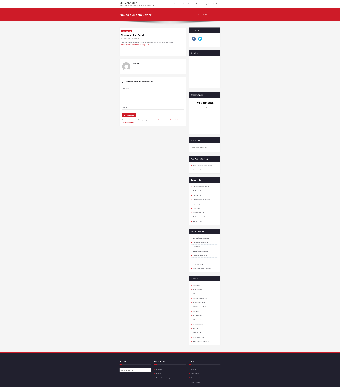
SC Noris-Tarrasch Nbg (200, 298)
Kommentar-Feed (196, 378)
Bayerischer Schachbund (200, 242)
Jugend (207, 4)
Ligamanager (197, 204)
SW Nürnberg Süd (198, 337)
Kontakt (215, 4)
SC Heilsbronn (197, 294)
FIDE (194, 260)
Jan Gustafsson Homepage (201, 199)
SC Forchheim (197, 289)
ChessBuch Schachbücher (201, 186)
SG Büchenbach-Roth (199, 307)
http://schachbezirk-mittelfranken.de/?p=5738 (135, 45)
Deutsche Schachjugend (200, 251)
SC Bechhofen (128, 3)
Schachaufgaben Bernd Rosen (202, 165)
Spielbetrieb (197, 4)
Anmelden (194, 369)
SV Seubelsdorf (197, 333)
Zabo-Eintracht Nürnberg (201, 341)
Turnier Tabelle (198, 221)
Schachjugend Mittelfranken (202, 268)
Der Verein (186, 4)
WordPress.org (195, 382)
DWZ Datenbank (198, 191)
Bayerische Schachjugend (201, 238)
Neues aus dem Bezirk (213, 15)
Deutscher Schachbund (200, 255)
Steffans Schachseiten (200, 217)
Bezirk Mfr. (196, 247)
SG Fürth (196, 311)
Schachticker (197, 208)
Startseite (177, 4)
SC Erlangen (196, 285)
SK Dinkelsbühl (197, 315)
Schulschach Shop (198, 212)
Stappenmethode (198, 170)
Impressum (159, 369)
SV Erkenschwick (198, 324)
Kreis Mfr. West (198, 264)
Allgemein (136, 39)
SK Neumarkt (197, 320)
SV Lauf (195, 328)
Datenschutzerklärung (163, 378)
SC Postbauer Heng (199, 302)
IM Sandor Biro (197, 195)
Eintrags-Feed (195, 373)
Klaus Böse (127, 39)
